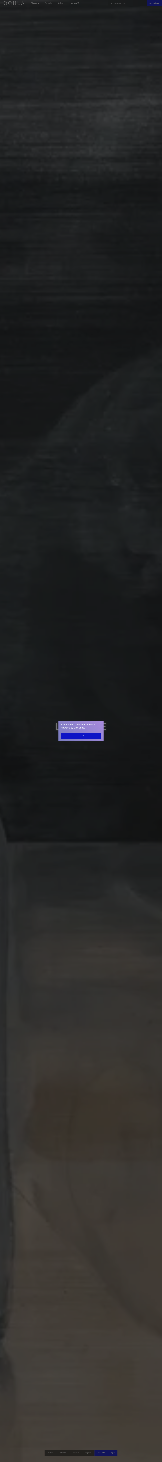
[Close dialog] (100, 724)
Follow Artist (81, 736)
